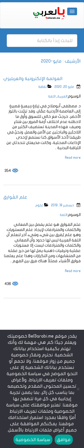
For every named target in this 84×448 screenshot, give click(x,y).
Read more (73, 157)
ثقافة (42, 87)
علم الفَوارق (15, 197)
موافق (64, 439)
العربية (62, 96)
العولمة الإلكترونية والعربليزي (32, 78)
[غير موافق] (78, 389)
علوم (39, 205)
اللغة (52, 96)
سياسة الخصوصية (33, 439)
